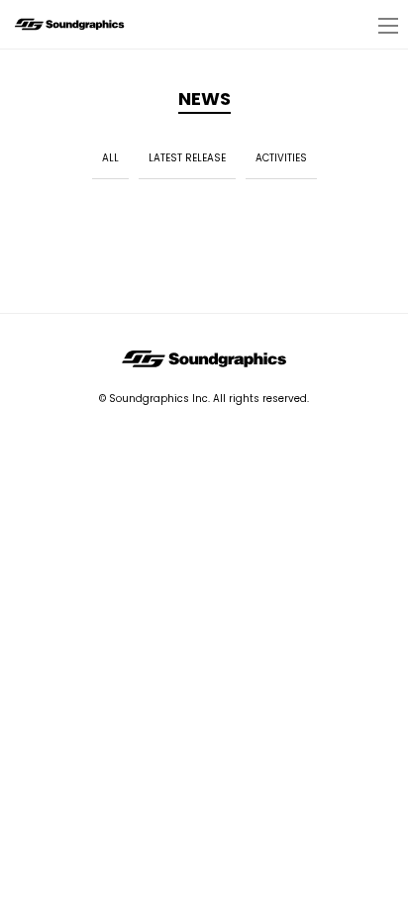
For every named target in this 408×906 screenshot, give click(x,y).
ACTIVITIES (281, 158)
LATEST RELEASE (187, 158)
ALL (110, 158)
